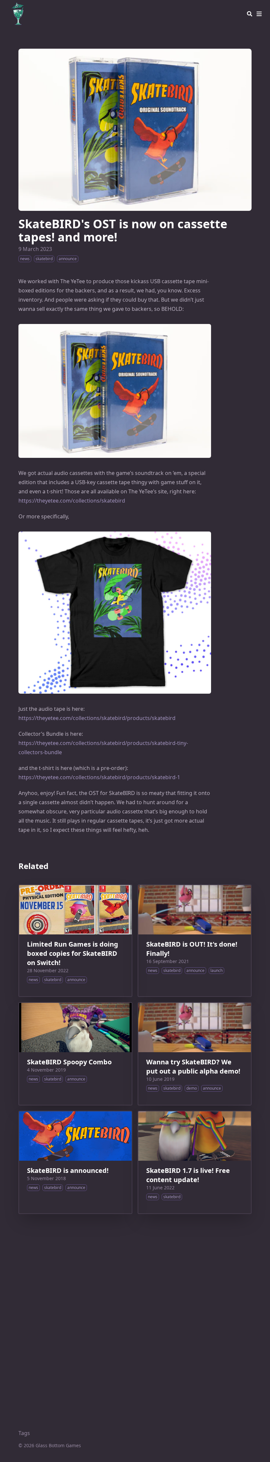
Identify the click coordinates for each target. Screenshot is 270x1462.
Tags (24, 1433)
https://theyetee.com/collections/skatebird (71, 500)
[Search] (249, 13)
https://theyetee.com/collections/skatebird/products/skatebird (97, 718)
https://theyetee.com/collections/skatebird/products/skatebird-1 (99, 777)
